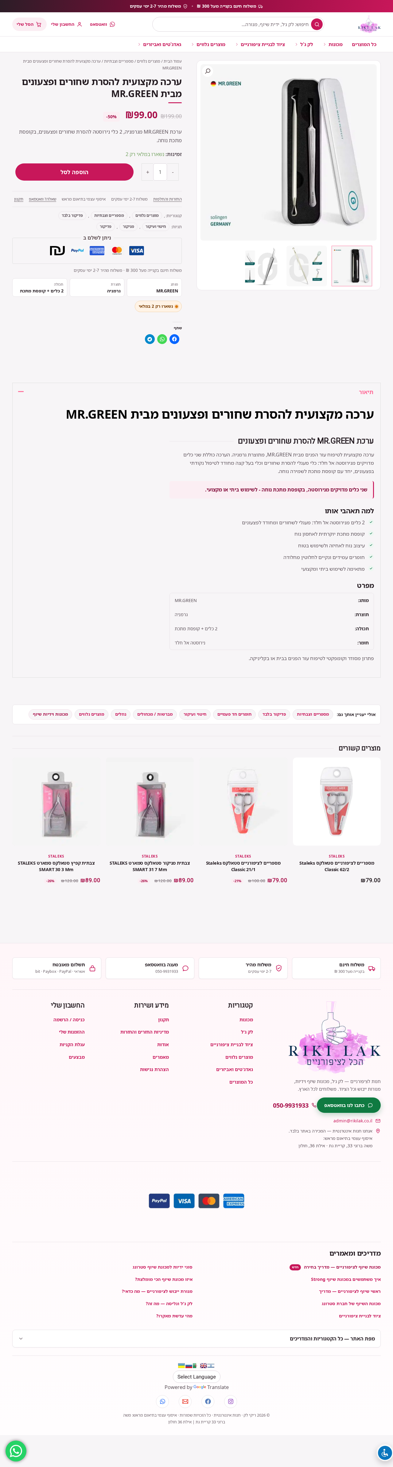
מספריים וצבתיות (119, 61)
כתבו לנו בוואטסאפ (344, 1105)
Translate (218, 1387)
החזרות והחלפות (167, 199)
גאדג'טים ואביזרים (162, 44)
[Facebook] (207, 1401)
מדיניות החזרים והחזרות (144, 1032)
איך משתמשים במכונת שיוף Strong (346, 1279)
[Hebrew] (211, 1365)
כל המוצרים (364, 44)
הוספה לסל (74, 172)
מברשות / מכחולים (155, 714)
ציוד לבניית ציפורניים (263, 44)
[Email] (185, 1401)
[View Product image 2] (306, 266)
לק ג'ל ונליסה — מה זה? (169, 1303)
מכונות (336, 44)
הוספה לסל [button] (336, 897)
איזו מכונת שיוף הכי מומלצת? (164, 1279)
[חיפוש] (317, 24)
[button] (207, 71)
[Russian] (188, 1365)
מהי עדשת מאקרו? (174, 1316)
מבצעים (77, 1057)
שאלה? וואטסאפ (42, 199)
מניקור (128, 226)
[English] (203, 1365)
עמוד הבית (173, 61)
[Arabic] (196, 1365)
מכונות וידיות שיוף (50, 714)
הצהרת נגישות (154, 1069)
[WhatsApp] (162, 1401)
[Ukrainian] (181, 1365)
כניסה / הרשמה (69, 1019)
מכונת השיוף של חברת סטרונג (351, 1303)
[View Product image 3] (261, 266)
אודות (163, 1044)
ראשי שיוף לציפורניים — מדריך (350, 1291)
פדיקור (105, 226)
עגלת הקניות (72, 1044)
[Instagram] (230, 1401)
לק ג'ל (306, 44)
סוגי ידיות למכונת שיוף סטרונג (163, 1267)
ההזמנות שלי (72, 1032)
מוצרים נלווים (210, 44)
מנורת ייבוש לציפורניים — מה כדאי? (157, 1291)
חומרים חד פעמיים (234, 714)
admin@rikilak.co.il (352, 1121)
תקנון (18, 199)
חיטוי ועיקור (156, 226)
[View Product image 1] (352, 266)
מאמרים (161, 1057)
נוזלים (120, 714)
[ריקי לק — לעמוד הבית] (369, 24)
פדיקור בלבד (72, 215)
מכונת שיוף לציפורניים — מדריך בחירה (336, 1267)
